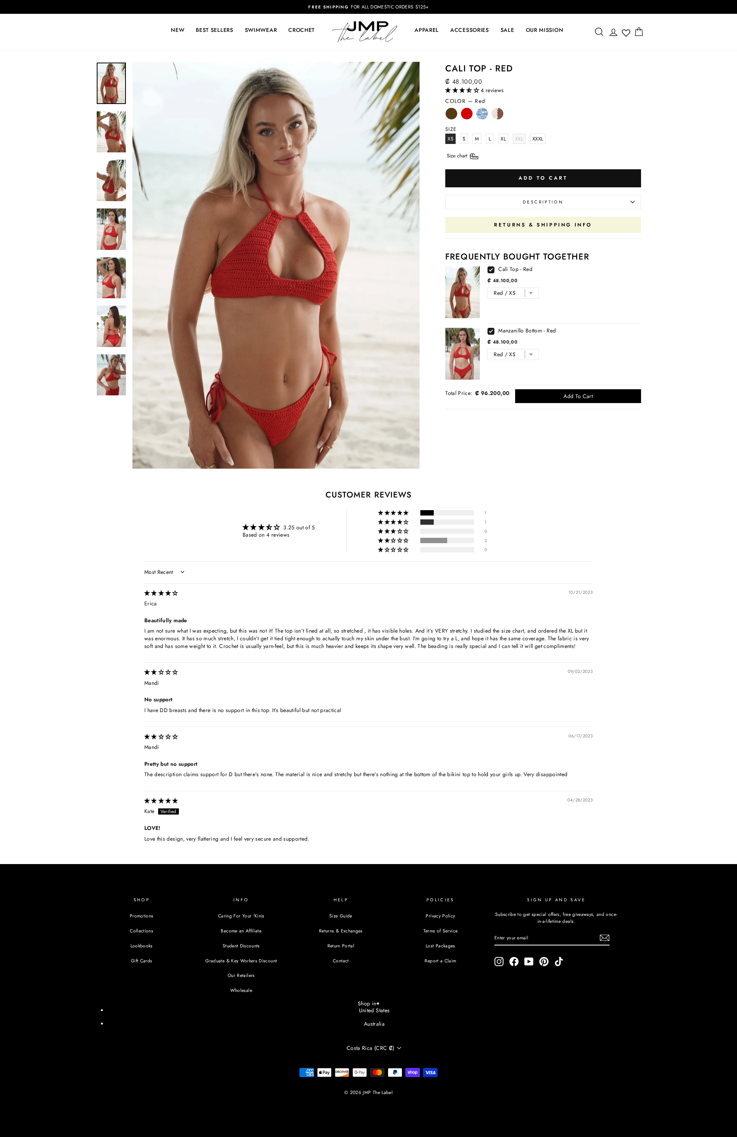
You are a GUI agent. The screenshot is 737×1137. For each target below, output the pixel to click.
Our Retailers (241, 975)
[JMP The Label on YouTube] (529, 961)
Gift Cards (141, 960)
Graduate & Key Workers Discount (241, 960)
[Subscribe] (605, 937)
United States (374, 1010)
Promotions (142, 915)
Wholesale (241, 990)
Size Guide (340, 915)
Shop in (368, 1003)
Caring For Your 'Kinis (241, 915)
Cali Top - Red (515, 269)
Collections (141, 930)
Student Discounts (241, 945)
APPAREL (427, 30)
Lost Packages (440, 945)
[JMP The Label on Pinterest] (544, 961)
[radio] (451, 115)
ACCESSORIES (469, 30)
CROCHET (301, 30)
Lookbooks (142, 945)
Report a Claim (440, 960)
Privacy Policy (440, 915)
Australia (374, 1024)
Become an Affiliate (241, 930)
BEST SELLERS (214, 30)
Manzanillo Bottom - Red (527, 330)
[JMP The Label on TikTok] (558, 961)
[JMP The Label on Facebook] (514, 961)
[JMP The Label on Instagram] (499, 961)
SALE (507, 30)
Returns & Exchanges (341, 930)
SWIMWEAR (261, 30)
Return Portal (341, 945)
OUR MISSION (544, 30)
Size (458, 155)
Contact (341, 960)
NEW (177, 30)
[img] (161, 593)
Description (543, 202)
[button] (463, 90)
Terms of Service (440, 930)
